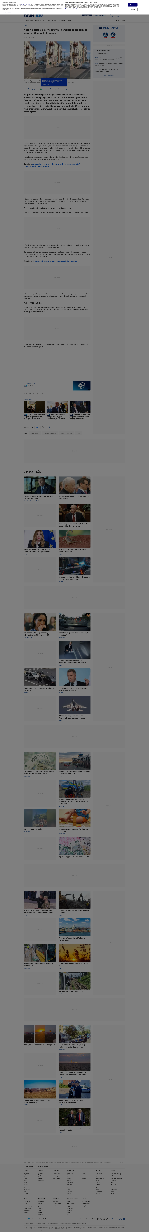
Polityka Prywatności (7, 12)
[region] (74, 7)
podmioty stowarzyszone (25, 4)
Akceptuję (132, 4)
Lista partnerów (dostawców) (71, 8)
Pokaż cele (132, 9)
